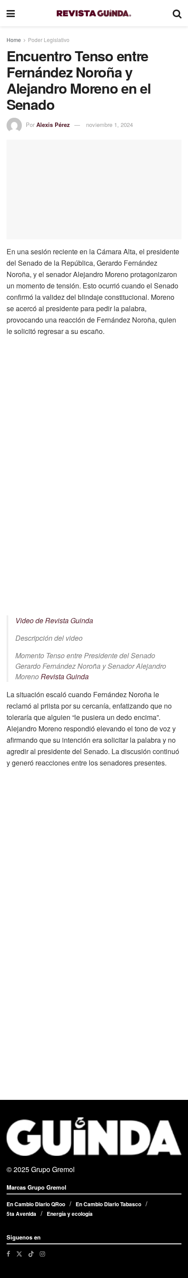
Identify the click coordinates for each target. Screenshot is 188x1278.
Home (14, 39)
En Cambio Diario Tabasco (108, 1204)
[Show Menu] (11, 13)
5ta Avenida (21, 1214)
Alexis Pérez (53, 124)
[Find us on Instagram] (42, 1254)
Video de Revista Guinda (54, 620)
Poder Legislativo (49, 39)
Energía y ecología (70, 1214)
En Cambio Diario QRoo (36, 1204)
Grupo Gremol (53, 1169)
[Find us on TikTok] (31, 1253)
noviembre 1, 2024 (109, 124)
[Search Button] (177, 13)
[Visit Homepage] (94, 13)
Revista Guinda (65, 676)
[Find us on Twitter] (19, 1254)
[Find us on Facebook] (8, 1254)
